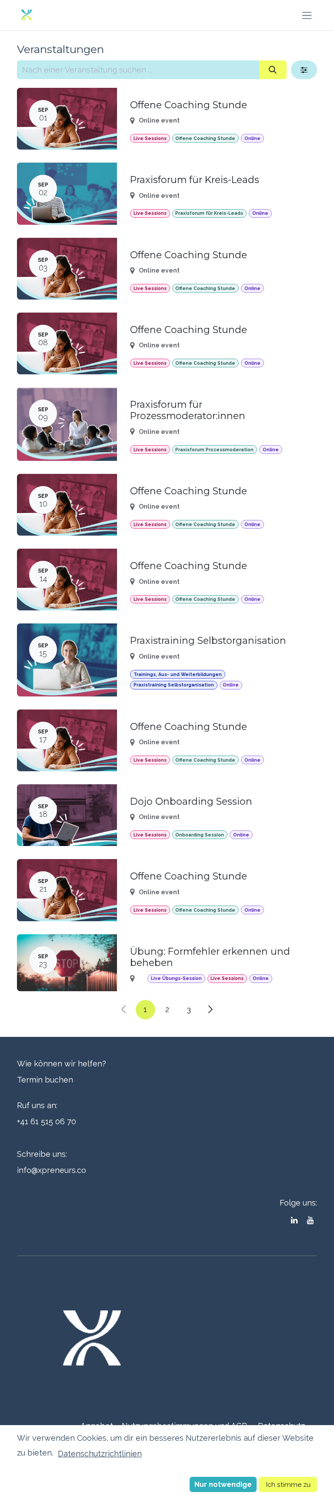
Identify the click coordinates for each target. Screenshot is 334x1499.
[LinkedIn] (294, 1220)
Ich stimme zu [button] (288, 1484)
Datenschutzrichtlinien (100, 1453)
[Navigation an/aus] (307, 15)
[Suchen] (273, 69)
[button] (223, 1484)
